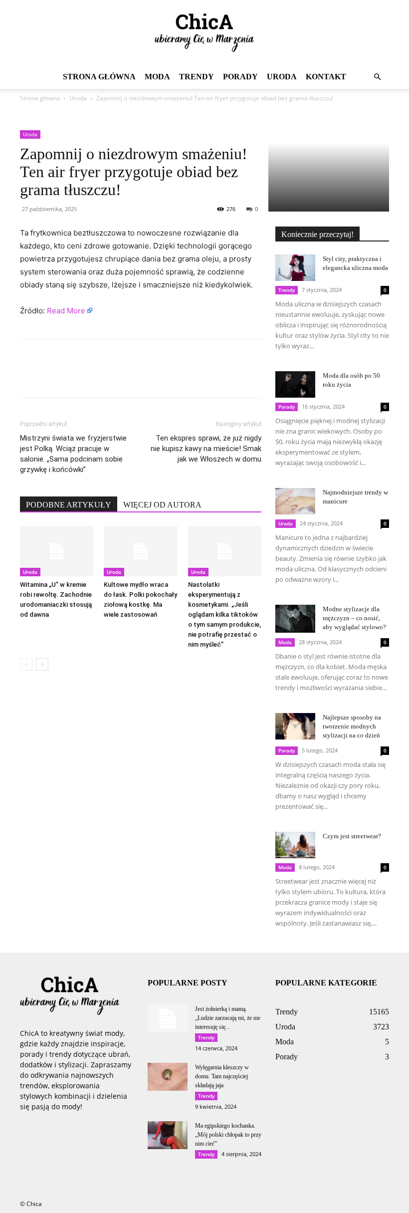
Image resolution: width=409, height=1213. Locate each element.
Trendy (196, 76)
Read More (66, 310)
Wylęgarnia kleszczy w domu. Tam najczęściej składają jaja (222, 1076)
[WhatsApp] (99, 377)
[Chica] (204, 32)
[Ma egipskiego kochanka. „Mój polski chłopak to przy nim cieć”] (168, 1135)
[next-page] (42, 664)
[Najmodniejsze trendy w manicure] (295, 501)
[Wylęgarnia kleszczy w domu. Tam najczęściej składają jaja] (168, 1077)
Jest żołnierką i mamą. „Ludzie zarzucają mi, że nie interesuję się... (227, 1017)
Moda (157, 76)
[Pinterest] (76, 377)
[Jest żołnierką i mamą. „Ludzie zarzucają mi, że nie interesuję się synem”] (168, 1018)
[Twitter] (53, 377)
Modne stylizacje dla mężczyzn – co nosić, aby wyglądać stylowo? (354, 618)
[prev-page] (26, 664)
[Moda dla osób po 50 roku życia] (295, 384)
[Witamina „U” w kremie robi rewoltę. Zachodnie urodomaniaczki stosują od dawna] (56, 551)
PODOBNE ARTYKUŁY (68, 504)
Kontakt (326, 76)
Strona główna (99, 76)
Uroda (282, 76)
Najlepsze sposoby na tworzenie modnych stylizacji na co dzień (352, 726)
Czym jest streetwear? (352, 836)
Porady (240, 76)
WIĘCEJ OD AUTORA (162, 504)
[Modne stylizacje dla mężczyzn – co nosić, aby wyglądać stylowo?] (295, 619)
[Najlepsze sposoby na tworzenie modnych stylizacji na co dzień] (295, 726)
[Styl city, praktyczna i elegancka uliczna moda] (295, 267)
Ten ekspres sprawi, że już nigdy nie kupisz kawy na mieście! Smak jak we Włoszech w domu (206, 449)
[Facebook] (30, 377)
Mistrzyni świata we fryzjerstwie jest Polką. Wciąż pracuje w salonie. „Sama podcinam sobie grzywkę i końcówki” (73, 454)
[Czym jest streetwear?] (295, 845)
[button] (377, 77)
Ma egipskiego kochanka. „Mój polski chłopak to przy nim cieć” (228, 1134)
